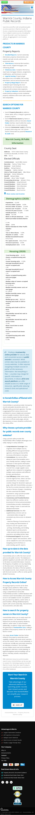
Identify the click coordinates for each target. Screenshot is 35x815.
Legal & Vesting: (10, 76)
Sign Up (18, 705)
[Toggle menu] (32, 7)
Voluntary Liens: (10, 70)
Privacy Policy (5, 758)
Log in (5, 2)
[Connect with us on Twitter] (2, 782)
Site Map (3, 760)
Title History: (9, 63)
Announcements (6, 753)
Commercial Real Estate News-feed (14, 778)
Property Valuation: (11, 91)
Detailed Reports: (11, 55)
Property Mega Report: (13, 82)
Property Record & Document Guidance (15, 772)
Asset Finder (14, 635)
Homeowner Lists (20, 627)
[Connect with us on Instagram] (7, 782)
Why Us (3, 750)
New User (29, 2)
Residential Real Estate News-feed (13, 775)
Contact (4, 755)
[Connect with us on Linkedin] (11, 782)
